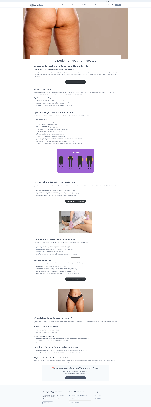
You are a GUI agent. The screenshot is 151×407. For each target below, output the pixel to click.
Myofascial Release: (40, 251)
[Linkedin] (113, 1)
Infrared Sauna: (39, 249)
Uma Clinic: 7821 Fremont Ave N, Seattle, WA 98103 (42, 1)
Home (58, 4)
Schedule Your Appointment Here (75, 378)
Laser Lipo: (38, 253)
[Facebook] (106, 1)
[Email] (118, 1)
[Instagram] (109, 1)
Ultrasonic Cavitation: (41, 247)
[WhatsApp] (120, 1)
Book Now (118, 4)
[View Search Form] (113, 4)
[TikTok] (111, 1)
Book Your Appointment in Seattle (75, 82)
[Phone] (115, 1)
